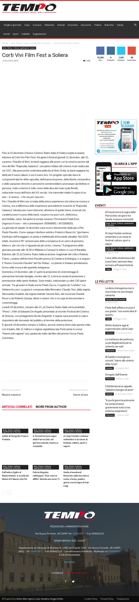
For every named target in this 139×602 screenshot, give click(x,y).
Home (5, 43)
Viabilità (26, 33)
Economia (73, 24)
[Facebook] (65, 581)
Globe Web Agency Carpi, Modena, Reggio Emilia (39, 598)
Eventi (7, 33)
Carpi (27, 24)
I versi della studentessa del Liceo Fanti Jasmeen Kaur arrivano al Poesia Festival (120, 262)
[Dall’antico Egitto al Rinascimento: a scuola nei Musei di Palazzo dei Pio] (15, 460)
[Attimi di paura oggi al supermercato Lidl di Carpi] (99, 330)
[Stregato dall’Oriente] (99, 379)
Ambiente (49, 24)
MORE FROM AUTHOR (51, 407)
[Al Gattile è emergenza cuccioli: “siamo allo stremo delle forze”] (99, 362)
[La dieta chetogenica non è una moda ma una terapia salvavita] (99, 293)
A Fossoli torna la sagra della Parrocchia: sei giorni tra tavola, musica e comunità (120, 216)
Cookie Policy (90, 598)
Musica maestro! (11, 394)
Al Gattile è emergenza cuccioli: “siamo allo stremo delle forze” (119, 360)
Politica (98, 24)
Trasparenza (123, 598)
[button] (135, 25)
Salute (120, 24)
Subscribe (131, 48)
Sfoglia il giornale (12, 24)
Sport (15, 33)
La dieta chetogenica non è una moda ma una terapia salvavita (119, 292)
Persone (110, 378)
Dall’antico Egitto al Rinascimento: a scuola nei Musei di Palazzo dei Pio (15, 475)
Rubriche (109, 24)
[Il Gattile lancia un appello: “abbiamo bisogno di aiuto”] (99, 391)
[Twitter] (73, 581)
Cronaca (37, 24)
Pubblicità (69, 562)
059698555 (114, 551)
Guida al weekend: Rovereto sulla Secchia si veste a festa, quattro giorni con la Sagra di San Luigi (76, 479)
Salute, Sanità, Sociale (115, 299)
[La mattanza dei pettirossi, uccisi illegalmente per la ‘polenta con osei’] (99, 344)
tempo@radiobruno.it (75, 572)
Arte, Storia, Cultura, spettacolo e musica (30, 43)
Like (100, 48)
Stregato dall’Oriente (116, 374)
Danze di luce (80, 394)
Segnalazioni (39, 33)
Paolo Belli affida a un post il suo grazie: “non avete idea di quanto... (120, 311)
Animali (61, 24)
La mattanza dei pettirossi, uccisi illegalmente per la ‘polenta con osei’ (119, 343)
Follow (111, 48)
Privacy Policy (107, 598)
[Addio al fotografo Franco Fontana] (15, 424)
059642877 (79, 533)
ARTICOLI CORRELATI (17, 407)
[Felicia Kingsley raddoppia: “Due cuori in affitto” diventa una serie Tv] (46, 460)
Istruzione (86, 24)
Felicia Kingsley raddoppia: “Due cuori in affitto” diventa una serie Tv (46, 475)
